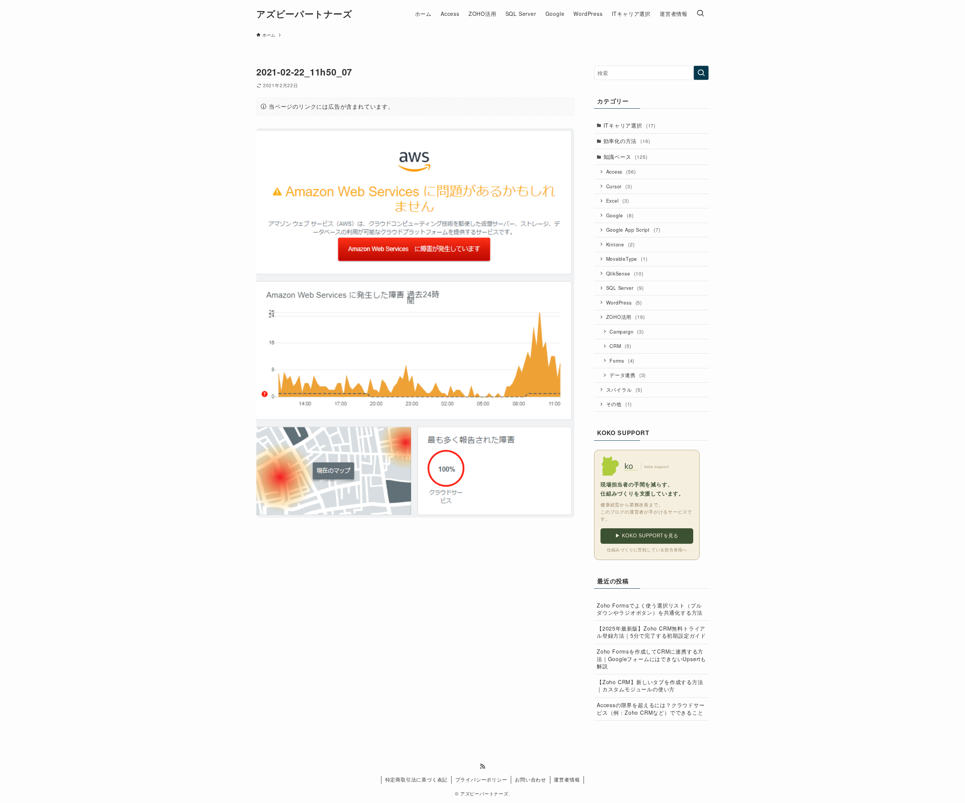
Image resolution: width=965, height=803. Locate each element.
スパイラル (624, 389)
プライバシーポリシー (481, 779)
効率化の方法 (627, 141)
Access (621, 171)
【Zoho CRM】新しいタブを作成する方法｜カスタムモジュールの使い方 (650, 685)
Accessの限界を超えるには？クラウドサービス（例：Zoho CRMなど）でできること (651, 708)
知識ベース (626, 156)
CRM (620, 345)
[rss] (482, 766)
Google (620, 215)
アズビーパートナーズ (304, 13)
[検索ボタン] (700, 13)
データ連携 (628, 374)
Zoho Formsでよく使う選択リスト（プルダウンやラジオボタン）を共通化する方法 (650, 609)
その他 (619, 404)
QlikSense (624, 273)
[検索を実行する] (701, 73)
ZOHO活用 (625, 316)
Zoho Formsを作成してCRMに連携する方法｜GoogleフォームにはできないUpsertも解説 (651, 659)
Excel (617, 200)
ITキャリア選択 (630, 125)
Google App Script (633, 229)
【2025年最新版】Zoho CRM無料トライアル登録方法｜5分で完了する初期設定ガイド (651, 632)
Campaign (627, 331)
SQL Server (625, 287)
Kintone (620, 244)
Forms (622, 360)
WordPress (624, 302)
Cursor (619, 186)
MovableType (627, 258)
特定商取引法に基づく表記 (416, 779)
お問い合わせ (530, 779)
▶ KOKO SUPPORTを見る (647, 535)
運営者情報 (567, 779)
